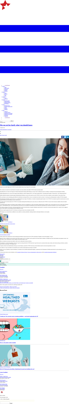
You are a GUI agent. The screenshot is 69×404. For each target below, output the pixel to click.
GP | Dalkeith (2, 387)
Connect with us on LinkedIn (15, 287)
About (3, 110)
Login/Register (7, 85)
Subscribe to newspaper (8, 113)
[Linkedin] (67, 137)
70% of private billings (4, 276)
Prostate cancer (5, 314)
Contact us (6, 116)
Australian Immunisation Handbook (50, 252)
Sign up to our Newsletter (4, 282)
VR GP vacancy (3, 380)
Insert (11, 403)
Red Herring (6, 103)
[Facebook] (62, 137)
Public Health (6, 88)
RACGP (5, 366)
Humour (3, 99)
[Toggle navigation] (1, 14)
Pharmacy (2, 366)
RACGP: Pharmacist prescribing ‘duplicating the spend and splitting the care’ (17, 369)
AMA (5, 95)
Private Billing (2, 272)
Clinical (3, 86)
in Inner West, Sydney (4, 381)
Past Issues (6, 115)
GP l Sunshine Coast (3, 275)
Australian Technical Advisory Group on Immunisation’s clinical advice (29, 252)
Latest (5, 87)
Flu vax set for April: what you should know (16, 125)
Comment (6, 98)
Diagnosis (6, 89)
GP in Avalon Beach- (3, 271)
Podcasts (5, 90)
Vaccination (9, 129)
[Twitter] (65, 137)
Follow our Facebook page (20, 282)
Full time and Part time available (5, 377)
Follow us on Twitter (12, 282)
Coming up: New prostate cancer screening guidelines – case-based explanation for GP (19, 316)
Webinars (5, 91)
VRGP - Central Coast (4, 376)
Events (3, 104)
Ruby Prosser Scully (3, 135)
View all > (2, 269)
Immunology (5, 129)
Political (3, 92)
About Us (6, 111)
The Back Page (7, 100)
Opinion (3, 96)
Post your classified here (4, 281)
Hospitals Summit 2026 (8, 106)
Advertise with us (7, 112)
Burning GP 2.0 (7, 105)
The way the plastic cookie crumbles (8, 342)
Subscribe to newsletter (8, 114)
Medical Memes (7, 101)
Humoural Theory (7, 102)
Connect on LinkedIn (29, 282)
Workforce (8, 366)
